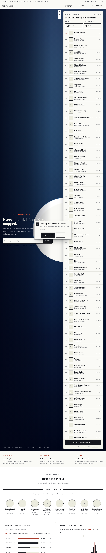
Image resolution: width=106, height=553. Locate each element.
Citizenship (88, 21)
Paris (9, 246)
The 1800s (33, 246)
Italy (25, 246)
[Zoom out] (59, 14)
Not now (60, 235)
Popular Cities (68, 5)
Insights (81, 5)
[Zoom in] (59, 11)
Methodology (97, 5)
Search (48, 240)
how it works (95, 446)
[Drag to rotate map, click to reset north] (59, 17)
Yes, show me (47, 235)
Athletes (17, 246)
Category (68, 21)
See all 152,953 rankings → (83, 442)
